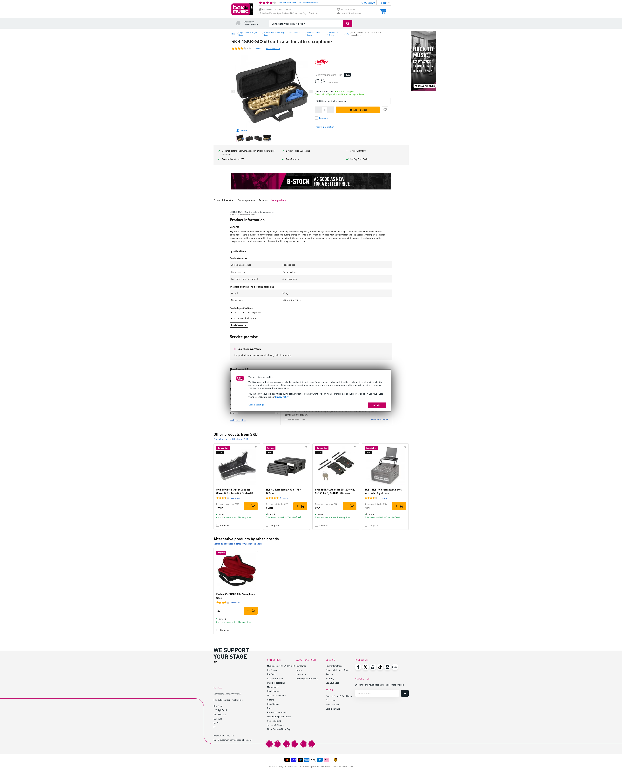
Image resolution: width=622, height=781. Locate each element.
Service (330, 660)
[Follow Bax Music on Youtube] (373, 667)
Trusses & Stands (275, 725)
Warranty (330, 678)
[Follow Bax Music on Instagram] (387, 667)
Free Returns (292, 159)
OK (378, 405)
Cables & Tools (274, 720)
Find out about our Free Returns (228, 699)
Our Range (301, 665)
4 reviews (235, 498)
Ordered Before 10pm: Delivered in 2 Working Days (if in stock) (290, 13)
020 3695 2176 (227, 735)
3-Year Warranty (358, 150)
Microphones (273, 687)
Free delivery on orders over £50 (276, 9)
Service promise (246, 200)
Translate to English (379, 419)
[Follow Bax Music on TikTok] (380, 667)
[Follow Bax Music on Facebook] (358, 667)
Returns (329, 674)
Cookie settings (333, 708)
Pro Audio (271, 674)
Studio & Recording (276, 682)
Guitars (270, 699)
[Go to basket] (383, 10)
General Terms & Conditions (339, 696)
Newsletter (301, 674)
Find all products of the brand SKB (231, 439)
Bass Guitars (273, 703)
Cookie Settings (256, 404)
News (299, 670)
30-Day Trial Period (349, 9)
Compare (224, 525)
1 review (284, 498)
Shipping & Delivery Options (338, 670)
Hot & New (272, 670)
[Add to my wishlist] (385, 109)
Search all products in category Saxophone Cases (238, 543)
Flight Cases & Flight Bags (279, 729)
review (257, 48)
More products (278, 200)
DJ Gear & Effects (275, 678)
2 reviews (383, 498)
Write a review (238, 420)
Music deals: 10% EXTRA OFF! (281, 665)
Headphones (273, 691)
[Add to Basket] (251, 506)
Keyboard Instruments (277, 712)
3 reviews (235, 602)
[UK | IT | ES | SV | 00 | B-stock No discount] (311, 181)
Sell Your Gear (332, 682)
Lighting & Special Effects (279, 716)
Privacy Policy (281, 396)
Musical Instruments (276, 695)
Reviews (263, 200)
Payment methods (334, 665)
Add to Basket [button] (360, 109)
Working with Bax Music (307, 678)
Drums (270, 708)
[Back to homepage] (238, 23)
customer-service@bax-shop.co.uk (236, 739)
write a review (273, 48)
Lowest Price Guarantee (351, 13)
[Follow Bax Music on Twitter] (365, 667)
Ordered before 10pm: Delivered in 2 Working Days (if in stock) (248, 152)
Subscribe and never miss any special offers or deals (379, 684)
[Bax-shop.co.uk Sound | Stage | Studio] (242, 9)
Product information (224, 200)
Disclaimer (331, 700)
